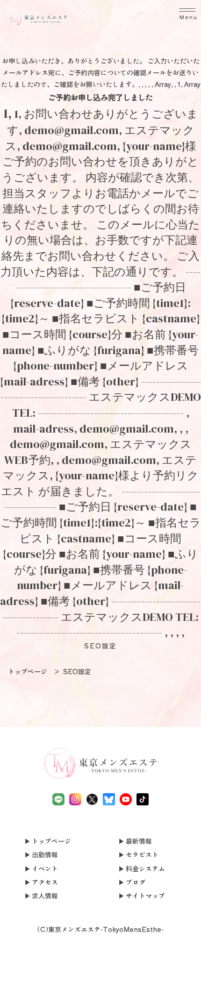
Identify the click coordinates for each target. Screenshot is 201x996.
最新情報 (139, 841)
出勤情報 (45, 854)
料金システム (145, 868)
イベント (45, 868)
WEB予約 (141, 978)
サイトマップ (145, 895)
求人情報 (45, 895)
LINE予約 (60, 984)
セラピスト (142, 854)
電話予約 (20, 978)
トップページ (51, 841)
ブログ (135, 882)
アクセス (45, 882)
